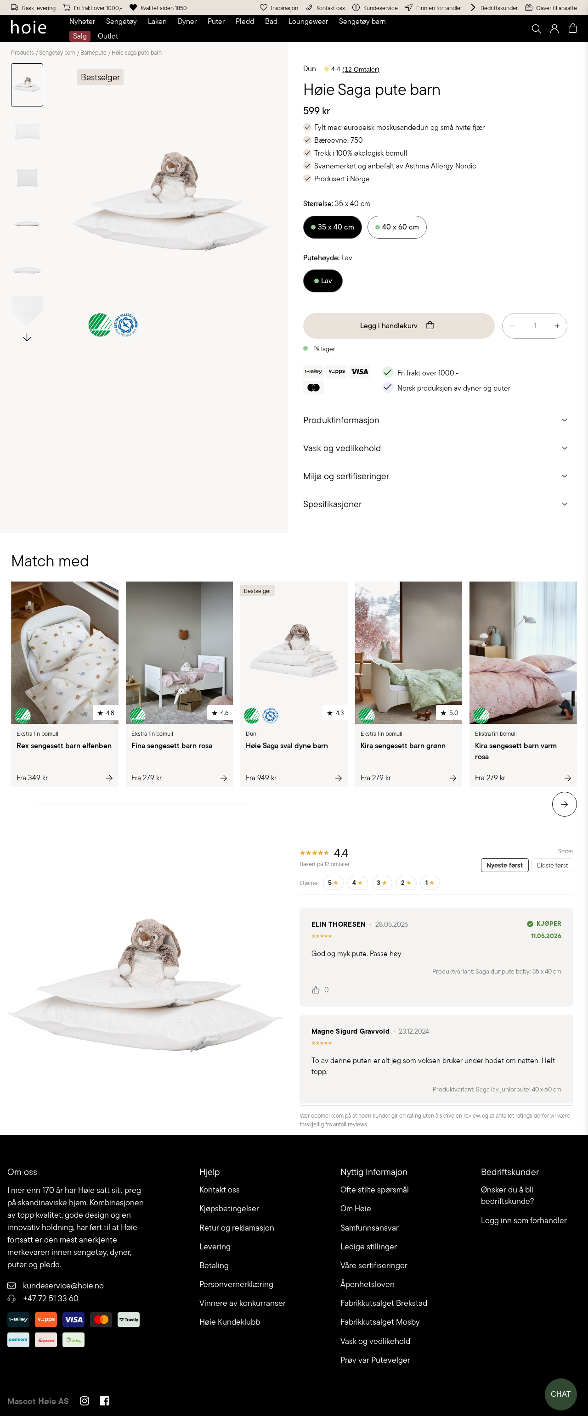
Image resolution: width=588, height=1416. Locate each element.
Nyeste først (504, 865)
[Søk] (421, 28)
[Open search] (536, 28)
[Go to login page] (554, 28)
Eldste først (552, 865)
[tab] (439, 420)
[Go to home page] (28, 28)
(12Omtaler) (360, 69)
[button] (84, 21)
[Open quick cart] (573, 28)
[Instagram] (84, 1402)
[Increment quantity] (557, 325)
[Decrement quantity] (512, 325)
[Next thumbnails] (27, 336)
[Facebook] (104, 1402)
